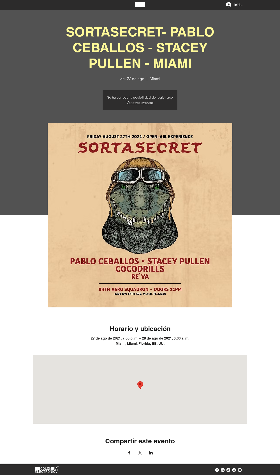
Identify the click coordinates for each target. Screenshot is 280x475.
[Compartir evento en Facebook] (129, 452)
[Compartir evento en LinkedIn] (151, 452)
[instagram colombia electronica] (217, 470)
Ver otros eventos (140, 103)
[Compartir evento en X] (140, 452)
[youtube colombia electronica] (240, 470)
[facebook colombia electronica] (234, 470)
